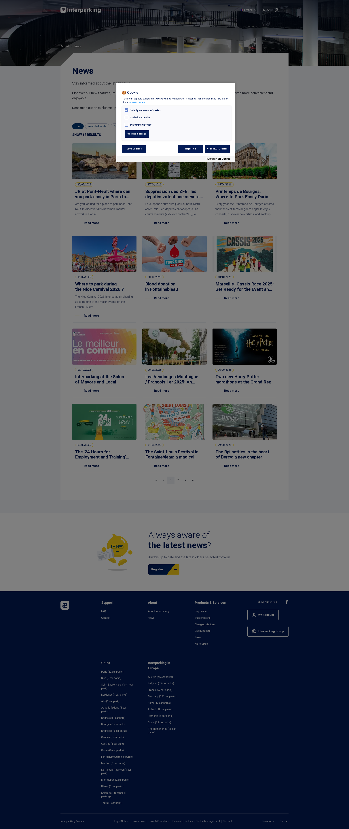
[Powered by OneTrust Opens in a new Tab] (219, 159)
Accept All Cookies (217, 148)
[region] (175, 122)
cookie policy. (137, 102)
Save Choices (134, 148)
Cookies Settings (136, 134)
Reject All (190, 148)
